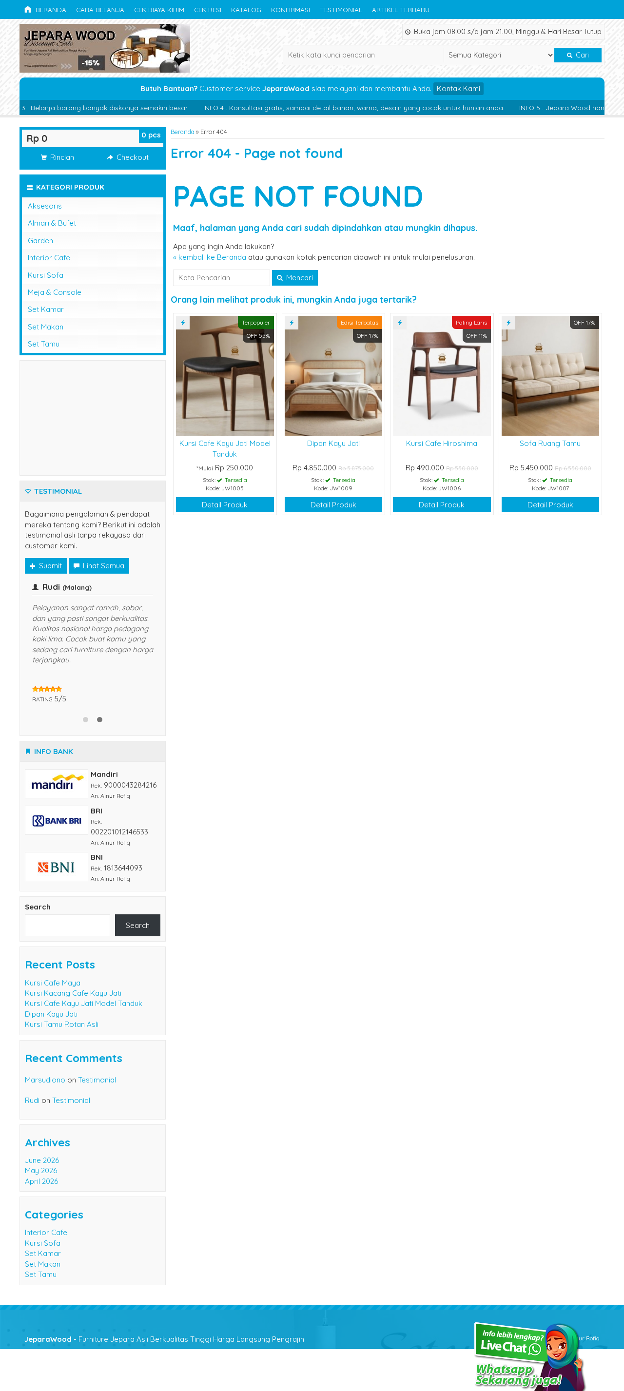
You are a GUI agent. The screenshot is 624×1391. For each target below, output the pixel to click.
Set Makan (45, 326)
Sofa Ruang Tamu (550, 443)
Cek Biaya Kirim (159, 9)
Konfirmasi (290, 9)
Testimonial (341, 9)
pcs (151, 134)
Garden (40, 240)
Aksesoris (45, 206)
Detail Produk (225, 504)
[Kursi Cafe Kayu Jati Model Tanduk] (225, 375)
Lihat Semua (102, 565)
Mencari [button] (298, 277)
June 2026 (42, 1160)
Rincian (61, 157)
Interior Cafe (49, 257)
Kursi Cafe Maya (52, 982)
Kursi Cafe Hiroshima (441, 443)
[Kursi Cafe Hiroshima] (442, 375)
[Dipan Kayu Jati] (334, 375)
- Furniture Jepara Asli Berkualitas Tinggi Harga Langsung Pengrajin (164, 1339)
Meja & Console (54, 292)
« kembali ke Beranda (209, 257)
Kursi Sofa (45, 275)
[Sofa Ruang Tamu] (551, 375)
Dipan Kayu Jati (333, 443)
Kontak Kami (458, 88)
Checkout (132, 157)
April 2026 (41, 1181)
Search (38, 906)
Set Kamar (46, 309)
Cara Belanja (100, 9)
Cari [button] (581, 55)
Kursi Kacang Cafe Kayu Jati (73, 993)
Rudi (32, 1100)
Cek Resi (207, 9)
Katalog (246, 9)
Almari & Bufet (52, 223)
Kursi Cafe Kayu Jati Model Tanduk (83, 1003)
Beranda (50, 9)
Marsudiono (45, 1079)
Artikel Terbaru (400, 9)
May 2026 (41, 1170)
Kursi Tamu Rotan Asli (61, 1024)
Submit (49, 565)
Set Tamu (43, 343)
